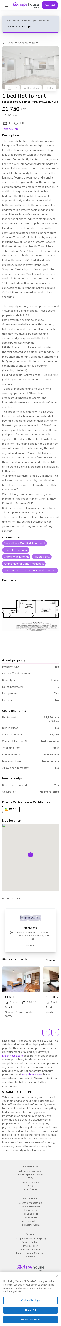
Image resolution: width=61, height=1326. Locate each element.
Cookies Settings (30, 1300)
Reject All (30, 1310)
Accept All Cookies (30, 1319)
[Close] (57, 1276)
